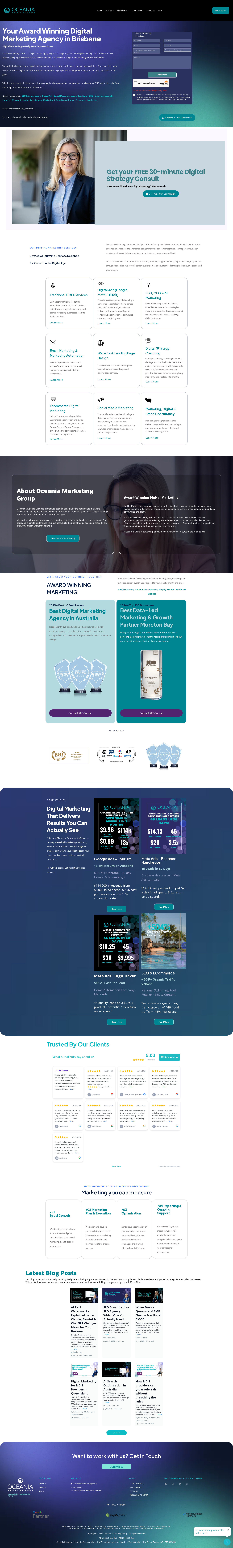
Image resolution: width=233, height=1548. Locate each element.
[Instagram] (173, 1484)
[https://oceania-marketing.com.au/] (19, 10)
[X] (186, 1484)
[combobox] (146, 51)
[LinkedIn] (179, 1484)
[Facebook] (166, 1484)
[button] (113, 10)
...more (74, 1349)
